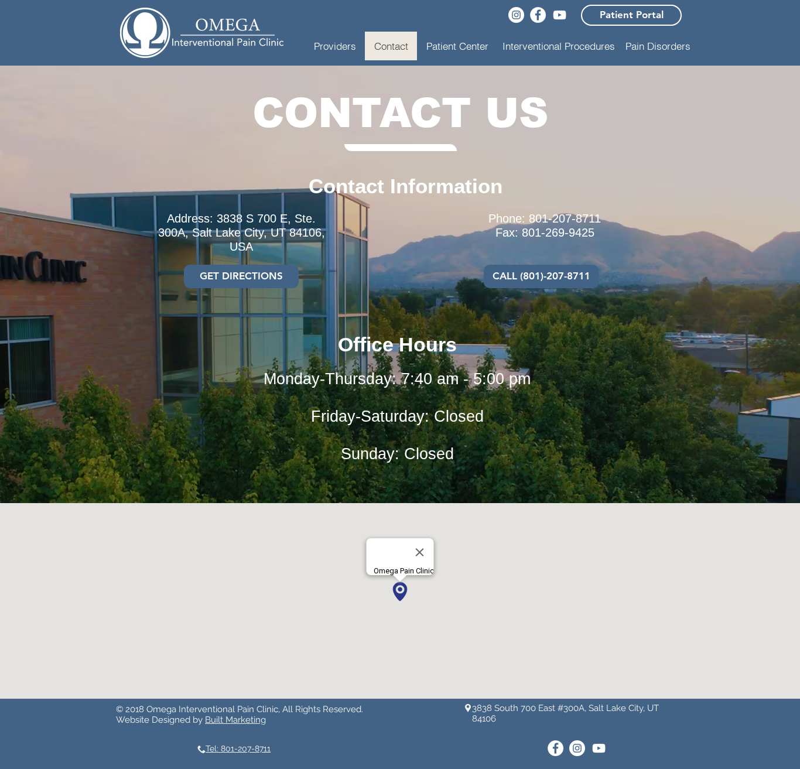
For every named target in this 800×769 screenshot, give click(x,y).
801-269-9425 (558, 232)
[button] (558, 46)
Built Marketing (235, 720)
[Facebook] (538, 15)
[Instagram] (516, 15)
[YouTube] (559, 15)
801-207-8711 (565, 218)
